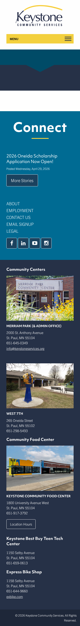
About (13, 203)
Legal (12, 231)
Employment (19, 210)
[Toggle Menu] (68, 39)
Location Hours (21, 524)
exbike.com (14, 596)
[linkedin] (23, 243)
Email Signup (20, 224)
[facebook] (11, 243)
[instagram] (46, 243)
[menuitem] (40, 203)
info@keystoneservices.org (25, 348)
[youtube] (34, 243)
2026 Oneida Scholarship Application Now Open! (31, 159)
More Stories (22, 180)
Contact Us (18, 217)
